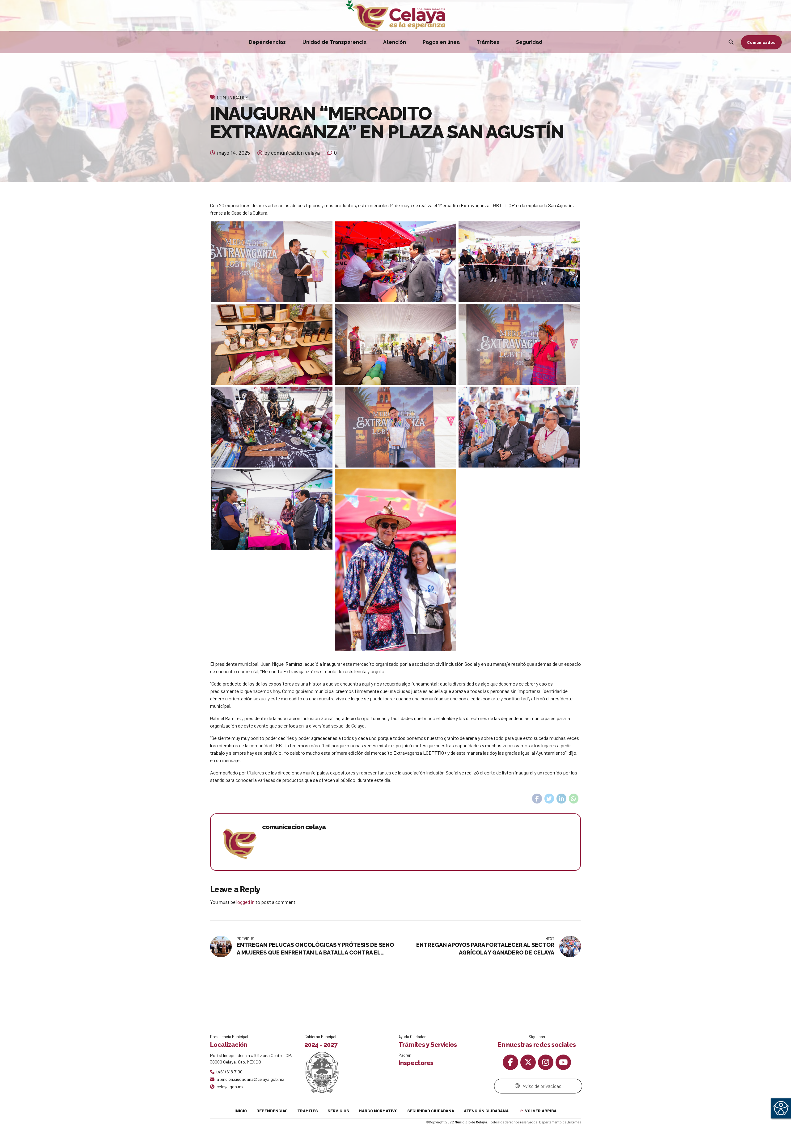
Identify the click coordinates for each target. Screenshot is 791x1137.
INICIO (241, 1110)
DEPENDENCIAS (272, 1110)
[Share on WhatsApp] (574, 798)
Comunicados (232, 97)
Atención (394, 42)
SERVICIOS (338, 1110)
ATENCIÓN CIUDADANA (486, 1110)
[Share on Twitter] (549, 798)
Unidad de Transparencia (334, 42)
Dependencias (267, 42)
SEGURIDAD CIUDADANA (430, 1110)
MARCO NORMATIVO (378, 1110)
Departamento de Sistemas (560, 1122)
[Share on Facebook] (537, 798)
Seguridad (529, 42)
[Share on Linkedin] (561, 798)
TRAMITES (307, 1110)
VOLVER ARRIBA (540, 1110)
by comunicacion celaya (292, 152)
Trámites (487, 42)
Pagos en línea (441, 42)
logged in (245, 902)
